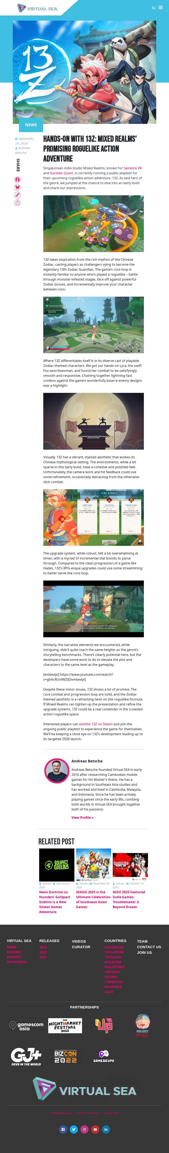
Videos (79, 941)
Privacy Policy (111, 1113)
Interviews (17, 962)
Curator (81, 947)
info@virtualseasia (60, 1113)
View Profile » (83, 817)
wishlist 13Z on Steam (96, 724)
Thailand (113, 957)
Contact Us (149, 947)
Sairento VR (133, 168)
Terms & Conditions (87, 1113)
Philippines (114, 967)
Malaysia (112, 962)
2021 (43, 957)
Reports (14, 957)
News (11, 947)
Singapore (114, 952)
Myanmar (113, 987)
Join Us (144, 952)
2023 (43, 947)
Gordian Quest (61, 173)
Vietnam (112, 972)
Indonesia (113, 947)
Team (142, 941)
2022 (43, 952)
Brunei (110, 977)
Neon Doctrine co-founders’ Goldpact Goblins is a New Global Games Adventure (54, 902)
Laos (108, 991)
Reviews (14, 952)
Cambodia (113, 982)
